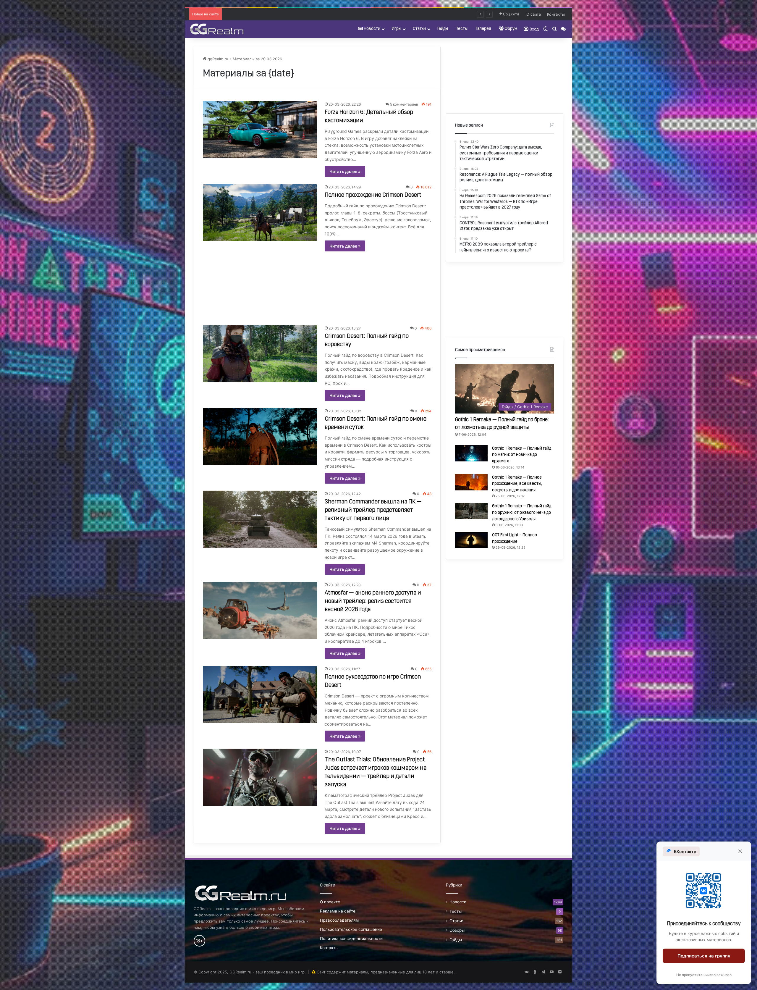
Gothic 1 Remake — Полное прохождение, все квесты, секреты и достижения (517, 483)
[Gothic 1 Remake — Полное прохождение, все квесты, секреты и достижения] (471, 482)
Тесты (462, 29)
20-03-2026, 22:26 (345, 104)
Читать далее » (344, 171)
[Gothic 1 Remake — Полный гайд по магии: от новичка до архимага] (471, 453)
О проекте (330, 901)
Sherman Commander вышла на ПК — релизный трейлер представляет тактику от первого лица (373, 510)
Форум (510, 29)
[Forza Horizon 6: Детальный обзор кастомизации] (260, 129)
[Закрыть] (740, 851)
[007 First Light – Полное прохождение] (471, 540)
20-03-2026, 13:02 (345, 411)
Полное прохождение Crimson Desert (373, 195)
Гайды (442, 29)
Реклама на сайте (337, 911)
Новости (371, 29)
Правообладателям (339, 920)
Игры (396, 29)
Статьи (419, 29)
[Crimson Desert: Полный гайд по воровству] (260, 353)
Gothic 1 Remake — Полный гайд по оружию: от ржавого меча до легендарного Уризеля (521, 512)
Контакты (556, 14)
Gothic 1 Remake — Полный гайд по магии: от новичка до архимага (521, 454)
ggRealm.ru (217, 58)
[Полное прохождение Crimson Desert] (260, 212)
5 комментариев (404, 104)
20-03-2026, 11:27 (344, 669)
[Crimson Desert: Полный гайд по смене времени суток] (260, 436)
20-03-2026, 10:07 (345, 752)
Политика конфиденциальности (351, 938)
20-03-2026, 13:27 (345, 328)
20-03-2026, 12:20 (345, 585)
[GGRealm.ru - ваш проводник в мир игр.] (216, 29)
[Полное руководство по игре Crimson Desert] (260, 694)
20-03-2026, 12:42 (345, 494)
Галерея (483, 29)
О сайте (533, 14)
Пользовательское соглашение (351, 929)
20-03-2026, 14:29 (345, 187)
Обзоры (457, 930)
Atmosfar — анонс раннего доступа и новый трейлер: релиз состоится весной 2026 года (373, 601)
